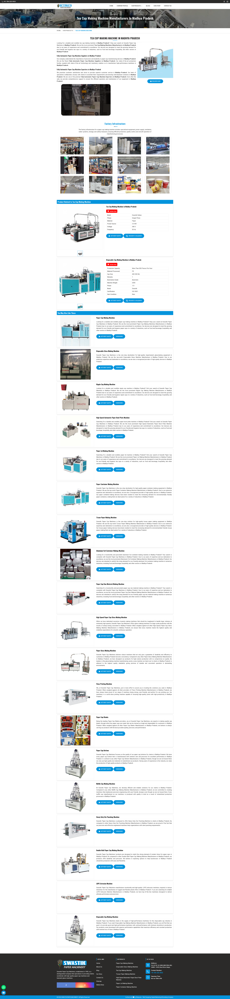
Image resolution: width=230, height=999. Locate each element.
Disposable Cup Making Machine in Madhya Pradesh (123, 260)
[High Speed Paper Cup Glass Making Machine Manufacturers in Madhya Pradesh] (75, 630)
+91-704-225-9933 (9, 1)
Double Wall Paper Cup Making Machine (109, 850)
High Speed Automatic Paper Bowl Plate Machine (113, 418)
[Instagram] (227, 1)
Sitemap (99, 981)
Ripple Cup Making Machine (105, 384)
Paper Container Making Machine (107, 484)
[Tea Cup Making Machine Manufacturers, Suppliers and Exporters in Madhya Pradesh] (80, 227)
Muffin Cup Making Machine (105, 784)
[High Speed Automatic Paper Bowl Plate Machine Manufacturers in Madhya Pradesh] (75, 431)
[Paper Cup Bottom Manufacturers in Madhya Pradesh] (75, 763)
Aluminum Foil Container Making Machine (110, 551)
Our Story (157, 6)
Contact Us (167, 6)
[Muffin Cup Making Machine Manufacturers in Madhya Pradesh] (75, 797)
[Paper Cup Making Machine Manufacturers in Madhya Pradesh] (75, 331)
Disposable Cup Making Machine (107, 917)
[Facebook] (224, 1)
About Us (99, 967)
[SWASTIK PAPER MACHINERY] (64, 6)
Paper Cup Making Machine (105, 318)
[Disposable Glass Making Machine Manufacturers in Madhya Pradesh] (75, 364)
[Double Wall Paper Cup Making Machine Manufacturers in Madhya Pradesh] (75, 863)
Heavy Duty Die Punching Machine (107, 817)
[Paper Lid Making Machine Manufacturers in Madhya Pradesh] (75, 464)
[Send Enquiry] (3, 992)
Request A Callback (135, 236)
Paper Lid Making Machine (105, 451)
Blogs (148, 6)
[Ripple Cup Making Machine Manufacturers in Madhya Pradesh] (75, 397)
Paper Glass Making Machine (106, 651)
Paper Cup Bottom (102, 750)
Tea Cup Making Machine (124, 970)
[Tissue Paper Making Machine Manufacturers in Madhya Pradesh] (75, 531)
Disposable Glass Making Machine (107, 351)
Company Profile (122, 6)
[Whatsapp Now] (3, 987)
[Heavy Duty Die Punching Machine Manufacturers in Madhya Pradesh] (75, 830)
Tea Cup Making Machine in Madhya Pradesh (121, 207)
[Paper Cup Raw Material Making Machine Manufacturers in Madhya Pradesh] (75, 597)
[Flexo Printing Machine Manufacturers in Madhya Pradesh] (75, 697)
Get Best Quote (116, 236)
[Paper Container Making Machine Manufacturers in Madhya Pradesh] (75, 497)
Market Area (100, 985)
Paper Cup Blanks (102, 717)
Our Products (136, 6)
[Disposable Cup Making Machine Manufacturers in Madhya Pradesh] (75, 930)
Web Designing (147, 997)
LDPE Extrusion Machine (104, 884)
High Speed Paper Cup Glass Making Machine (111, 617)
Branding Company (167, 997)
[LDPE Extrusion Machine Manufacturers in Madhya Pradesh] (75, 897)
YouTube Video (113, 211)
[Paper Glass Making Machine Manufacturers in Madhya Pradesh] (75, 664)
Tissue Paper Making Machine (106, 517)
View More (119, 336)
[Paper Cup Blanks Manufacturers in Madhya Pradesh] (75, 730)
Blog (97, 970)
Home (111, 6)
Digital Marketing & (156, 997)
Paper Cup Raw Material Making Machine (110, 584)
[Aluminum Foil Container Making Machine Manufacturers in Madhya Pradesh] (75, 564)
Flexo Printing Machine (104, 684)
